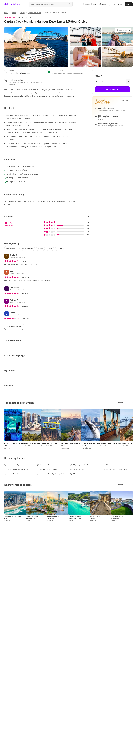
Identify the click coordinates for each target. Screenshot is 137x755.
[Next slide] (131, 402)
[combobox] (50, 4)
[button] (36, 47)
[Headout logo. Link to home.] (12, 4)
